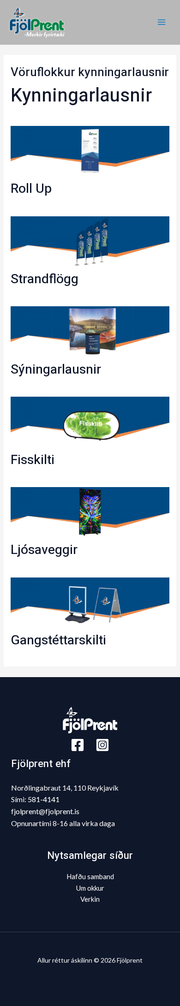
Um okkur (90, 888)
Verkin (90, 899)
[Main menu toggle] (161, 22)
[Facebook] (77, 745)
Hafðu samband (90, 876)
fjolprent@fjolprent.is (45, 811)
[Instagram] (102, 745)
